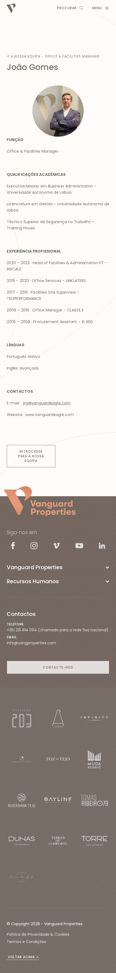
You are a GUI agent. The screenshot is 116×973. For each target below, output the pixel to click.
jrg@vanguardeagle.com (46, 403)
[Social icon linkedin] (102, 545)
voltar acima (21, 957)
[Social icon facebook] (13, 545)
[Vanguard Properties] (40, 501)
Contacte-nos (58, 667)
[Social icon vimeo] (56, 545)
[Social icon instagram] (34, 545)
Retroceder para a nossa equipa (31, 456)
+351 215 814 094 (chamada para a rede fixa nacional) (57, 630)
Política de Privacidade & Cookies (38, 934)
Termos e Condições (26, 941)
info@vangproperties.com (31, 643)
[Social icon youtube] (79, 545)
